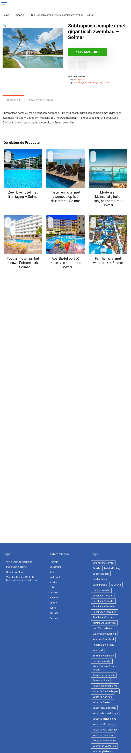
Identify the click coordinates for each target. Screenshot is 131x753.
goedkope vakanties (104, 606)
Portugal (54, 597)
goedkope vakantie (103, 601)
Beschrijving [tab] (13, 99)
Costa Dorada (89, 83)
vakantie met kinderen (105, 724)
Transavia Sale (101, 680)
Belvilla (96, 568)
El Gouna (116, 584)
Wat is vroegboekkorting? (19, 561)
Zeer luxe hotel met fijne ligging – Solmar (23, 194)
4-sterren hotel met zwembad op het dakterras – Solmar (65, 196)
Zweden (54, 618)
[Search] (126, 4)
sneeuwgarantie (102, 661)
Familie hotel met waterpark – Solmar (108, 260)
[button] (4, 25)
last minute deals (102, 628)
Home (6, 15)
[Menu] (4, 4)
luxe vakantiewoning (104, 633)
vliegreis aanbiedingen (105, 740)
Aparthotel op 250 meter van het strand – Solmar (65, 262)
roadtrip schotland (103, 639)
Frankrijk (54, 561)
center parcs (100, 579)
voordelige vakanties (104, 746)
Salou (100, 83)
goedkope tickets (103, 595)
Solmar (107, 83)
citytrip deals (100, 584)
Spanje (20, 15)
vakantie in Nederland (104, 718)
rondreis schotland (103, 644)
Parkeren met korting (16, 567)
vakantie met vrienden (105, 729)
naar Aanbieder (88, 52)
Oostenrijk (55, 592)
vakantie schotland (103, 735)
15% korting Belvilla (103, 563)
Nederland (55, 577)
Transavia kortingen (104, 675)
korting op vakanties (104, 623)
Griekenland (55, 567)
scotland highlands (103, 655)
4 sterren (78, 83)
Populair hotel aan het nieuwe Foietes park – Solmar (22, 262)
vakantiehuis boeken (104, 707)
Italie (52, 572)
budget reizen (101, 573)
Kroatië (53, 582)
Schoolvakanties (14, 572)
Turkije (53, 608)
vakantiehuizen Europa (105, 713)
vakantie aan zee (102, 697)
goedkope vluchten (103, 617)
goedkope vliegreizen (104, 612)
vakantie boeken (102, 702)
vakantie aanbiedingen (105, 691)
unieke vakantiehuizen (105, 686)
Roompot (98, 650)
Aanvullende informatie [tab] (40, 99)
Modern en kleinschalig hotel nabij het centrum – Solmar (108, 198)
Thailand (54, 613)
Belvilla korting (112, 568)
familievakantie (101, 590)
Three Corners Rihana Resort (105, 668)
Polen (52, 587)
